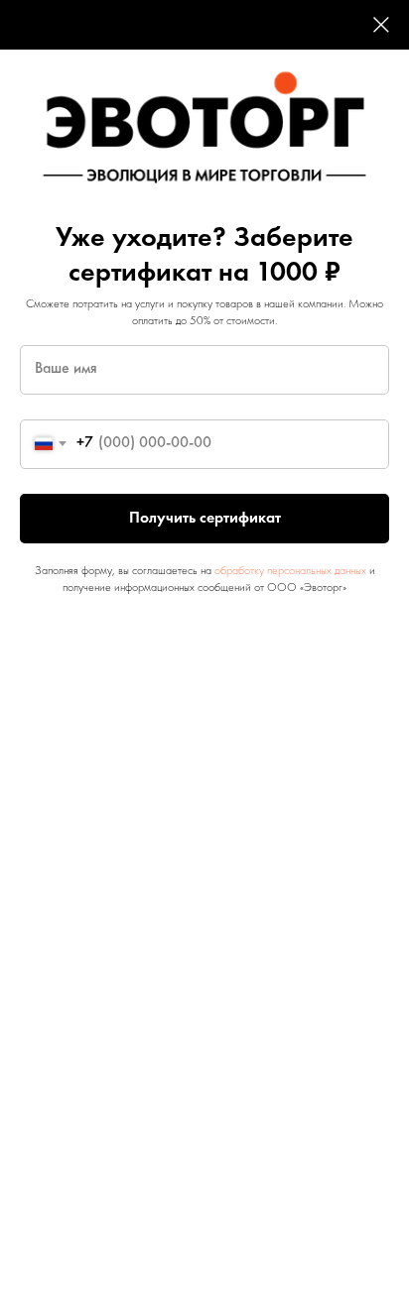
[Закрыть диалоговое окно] (381, 25)
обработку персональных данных (290, 571)
